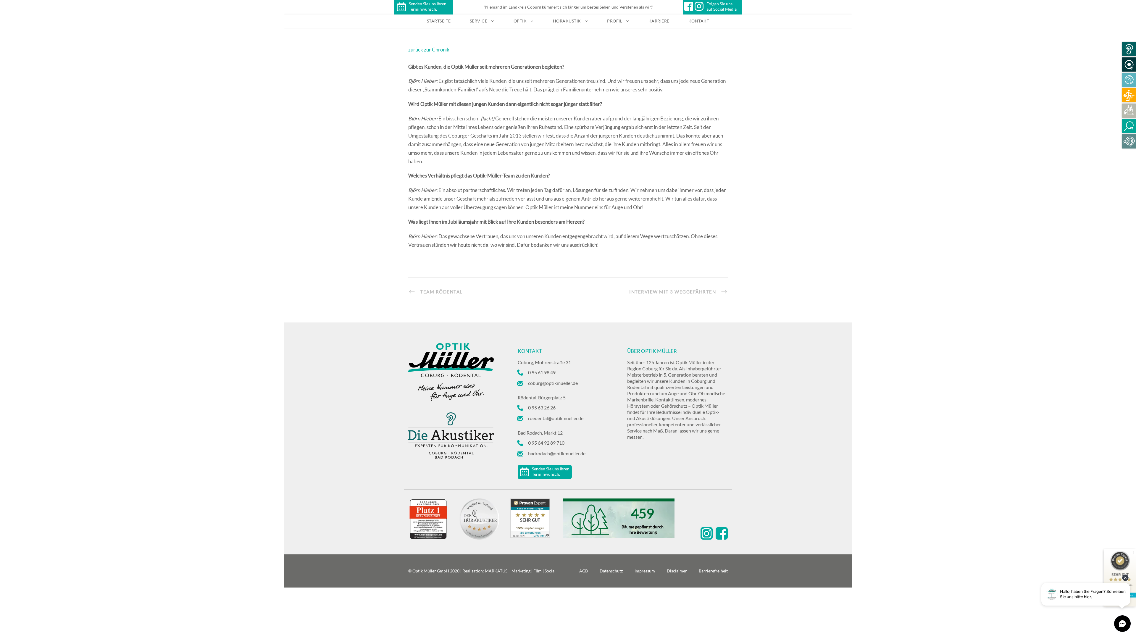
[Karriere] (1129, 95)
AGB (583, 570)
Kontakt (698, 20)
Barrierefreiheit (713, 570)
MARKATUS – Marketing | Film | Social (520, 570)
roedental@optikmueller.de (555, 418)
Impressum (645, 570)
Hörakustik (567, 20)
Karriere (658, 20)
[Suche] (1129, 126)
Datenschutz (611, 570)
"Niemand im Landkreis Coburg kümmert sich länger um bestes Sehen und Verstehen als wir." (568, 6)
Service (479, 20)
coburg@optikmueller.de (553, 383)
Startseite (439, 20)
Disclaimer (677, 570)
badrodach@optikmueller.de (556, 453)
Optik (520, 20)
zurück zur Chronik (428, 49)
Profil (614, 20)
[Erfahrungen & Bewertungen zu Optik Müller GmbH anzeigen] (536, 519)
